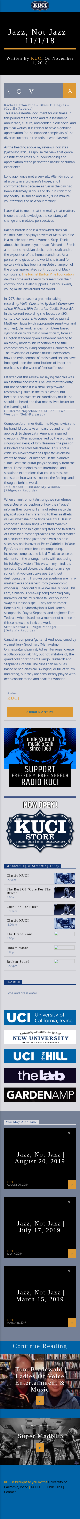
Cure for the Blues (23, 907)
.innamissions (18, 948)
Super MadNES (41, 1436)
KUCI (37, 58)
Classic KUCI (18, 875)
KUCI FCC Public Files (46, 1487)
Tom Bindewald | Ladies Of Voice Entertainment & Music (41, 1379)
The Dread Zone (20, 934)
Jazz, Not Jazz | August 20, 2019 (40, 1157)
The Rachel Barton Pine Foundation (48, 274)
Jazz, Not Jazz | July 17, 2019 (41, 1226)
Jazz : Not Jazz (39, 25)
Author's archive (40, 712)
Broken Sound (18, 961)
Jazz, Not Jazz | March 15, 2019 (40, 1295)
